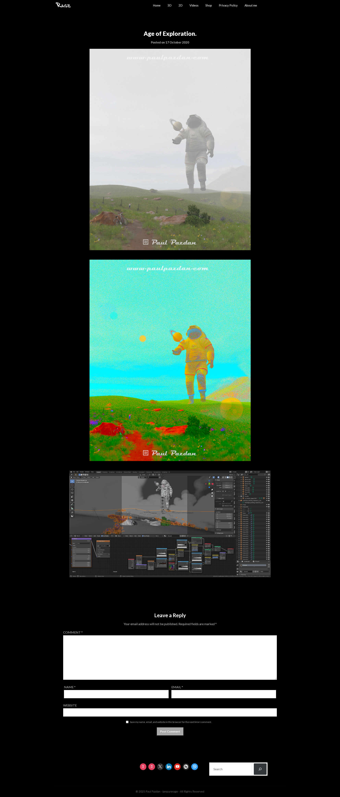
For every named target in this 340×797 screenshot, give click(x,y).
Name (70, 687)
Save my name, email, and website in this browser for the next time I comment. (171, 721)
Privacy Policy (228, 5)
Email (177, 687)
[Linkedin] (168, 766)
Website (70, 705)
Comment (73, 632)
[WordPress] (186, 766)
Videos (194, 5)
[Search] (260, 769)
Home (157, 5)
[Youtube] (177, 766)
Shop (208, 5)
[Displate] (194, 766)
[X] (160, 766)
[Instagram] (143, 766)
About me (251, 5)
